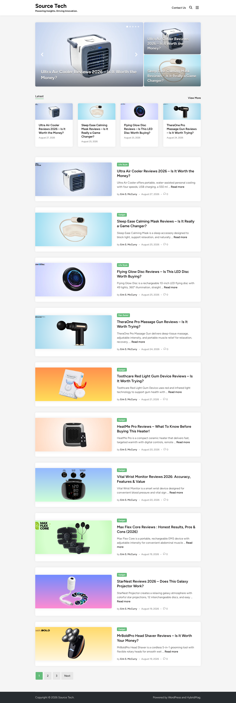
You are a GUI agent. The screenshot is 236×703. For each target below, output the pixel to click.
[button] (127, 27)
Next (67, 675)
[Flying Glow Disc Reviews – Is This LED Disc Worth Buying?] (139, 111)
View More (194, 97)
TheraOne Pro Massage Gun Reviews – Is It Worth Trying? (182, 128)
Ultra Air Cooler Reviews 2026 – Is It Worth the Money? (52, 128)
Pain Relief (123, 315)
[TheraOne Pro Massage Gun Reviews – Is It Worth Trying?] (182, 111)
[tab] (39, 96)
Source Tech (51, 6)
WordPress (174, 697)
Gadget (121, 215)
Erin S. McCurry (128, 194)
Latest (39, 96)
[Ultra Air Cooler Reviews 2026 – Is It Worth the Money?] (89, 54)
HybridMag (193, 697)
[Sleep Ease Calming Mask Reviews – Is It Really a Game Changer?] (172, 70)
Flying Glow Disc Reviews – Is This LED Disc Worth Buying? (138, 128)
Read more (177, 186)
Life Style (123, 164)
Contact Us (179, 7)
